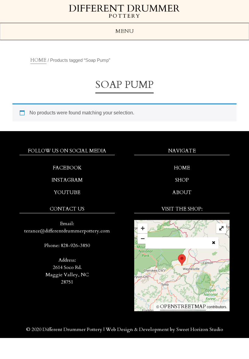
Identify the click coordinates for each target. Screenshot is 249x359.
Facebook (67, 168)
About (182, 192)
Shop (182, 180)
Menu (124, 31)
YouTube (67, 192)
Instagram (67, 180)
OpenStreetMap (183, 306)
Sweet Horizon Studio (199, 329)
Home (38, 60)
